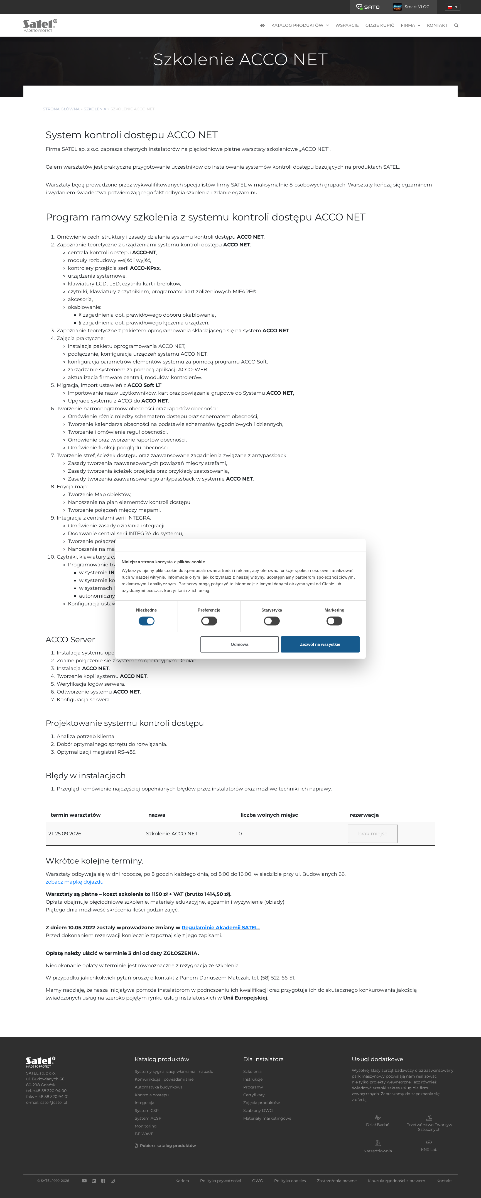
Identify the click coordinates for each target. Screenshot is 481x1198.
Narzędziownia (378, 1150)
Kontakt (437, 25)
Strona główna (61, 108)
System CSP (147, 1110)
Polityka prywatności (220, 1180)
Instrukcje (252, 1079)
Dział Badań (377, 1124)
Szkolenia (95, 108)
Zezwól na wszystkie (320, 644)
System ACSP (148, 1118)
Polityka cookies (290, 1180)
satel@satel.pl (53, 1102)
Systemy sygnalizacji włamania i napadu (174, 1071)
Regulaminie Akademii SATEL (220, 928)
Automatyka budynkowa (159, 1087)
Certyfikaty (254, 1094)
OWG (257, 1180)
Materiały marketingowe (267, 1118)
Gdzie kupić (379, 25)
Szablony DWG (258, 1110)
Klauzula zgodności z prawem (396, 1180)
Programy (253, 1087)
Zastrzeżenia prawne (337, 1180)
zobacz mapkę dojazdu (75, 882)
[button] (452, 7)
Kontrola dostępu (152, 1094)
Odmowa (239, 644)
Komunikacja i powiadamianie (164, 1079)
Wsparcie (347, 25)
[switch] (209, 621)
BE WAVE (144, 1133)
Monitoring (146, 1126)
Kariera (182, 1180)
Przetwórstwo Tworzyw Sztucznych (429, 1127)
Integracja (144, 1102)
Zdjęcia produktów (261, 1102)
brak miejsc (372, 834)
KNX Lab (429, 1149)
